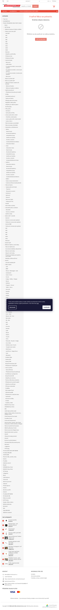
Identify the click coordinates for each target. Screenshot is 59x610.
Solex (7, 146)
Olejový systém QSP (10, 78)
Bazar (4, 475)
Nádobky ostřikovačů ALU (11, 258)
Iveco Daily (8, 343)
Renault (7, 328)
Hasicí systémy (8, 367)
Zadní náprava (6, 477)
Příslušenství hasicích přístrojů (13, 372)
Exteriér (6, 438)
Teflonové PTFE (9, 201)
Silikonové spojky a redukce (12, 88)
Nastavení (12, 307)
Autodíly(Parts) (6, 21)
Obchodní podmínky (35, 576)
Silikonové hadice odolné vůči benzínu (12, 83)
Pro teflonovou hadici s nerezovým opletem (14, 70)
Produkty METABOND (8, 494)
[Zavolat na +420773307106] (4, 1)
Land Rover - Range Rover (12, 351)
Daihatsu (8, 283)
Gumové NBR (8, 224)
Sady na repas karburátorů (12, 181)
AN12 (6, 46)
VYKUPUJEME (6, 455)
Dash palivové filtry (10, 113)
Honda (7, 293)
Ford (7, 297)
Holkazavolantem (14, 598)
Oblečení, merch (7, 463)
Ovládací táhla (8, 357)
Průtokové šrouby (9, 58)
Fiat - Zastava (9, 312)
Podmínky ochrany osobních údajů (39, 578)
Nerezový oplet (9, 199)
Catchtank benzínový (10, 96)
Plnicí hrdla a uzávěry (10, 205)
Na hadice (8, 111)
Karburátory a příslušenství (11, 127)
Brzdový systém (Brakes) (10, 440)
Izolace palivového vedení (11, 115)
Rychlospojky (8, 106)
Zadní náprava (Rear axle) (10, 411)
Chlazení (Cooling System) (11, 436)
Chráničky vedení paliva (11, 117)
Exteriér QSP (8, 243)
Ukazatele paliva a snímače (11, 207)
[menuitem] (4, 11)
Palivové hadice (9, 185)
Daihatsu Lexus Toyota (11, 345)
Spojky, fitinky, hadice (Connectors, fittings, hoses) (13, 413)
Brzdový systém (7, 490)
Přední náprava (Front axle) (11, 416)
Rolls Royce (8, 349)
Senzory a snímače (10, 212)
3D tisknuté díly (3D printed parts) (12, 442)
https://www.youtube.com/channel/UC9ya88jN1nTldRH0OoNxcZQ (16, 584)
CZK (48, 1)
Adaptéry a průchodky (10, 54)
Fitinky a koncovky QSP (10, 31)
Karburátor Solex (10, 148)
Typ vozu (5, 19)
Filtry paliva (8, 109)
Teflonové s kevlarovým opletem (13, 226)
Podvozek (5, 479)
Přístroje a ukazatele (10, 386)
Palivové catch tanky (10, 251)
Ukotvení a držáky (9, 398)
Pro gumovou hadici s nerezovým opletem (13, 67)
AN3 (6, 35)
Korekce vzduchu (10, 139)
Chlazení (5, 483)
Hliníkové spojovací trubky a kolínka (13, 29)
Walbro (7, 179)
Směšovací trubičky (10, 137)
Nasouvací (8, 76)
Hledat (35, 6)
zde (38, 303)
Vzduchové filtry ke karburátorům (13, 183)
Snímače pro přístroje (10, 384)
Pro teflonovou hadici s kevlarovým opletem (14, 73)
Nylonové (8, 195)
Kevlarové (8, 193)
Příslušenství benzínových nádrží (13, 92)
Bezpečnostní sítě (9, 376)
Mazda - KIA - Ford (10, 316)
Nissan (7, 281)
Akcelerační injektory (11, 133)
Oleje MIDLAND (6, 510)
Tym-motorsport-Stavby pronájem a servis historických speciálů (34, 598)
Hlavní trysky (9, 131)
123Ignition (7, 446)
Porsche (8, 326)
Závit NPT (7, 33)
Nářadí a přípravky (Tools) (10, 428)
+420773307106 (8, 577)
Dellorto (8, 162)
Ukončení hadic (8, 60)
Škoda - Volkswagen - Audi (12, 271)
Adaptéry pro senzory (10, 378)
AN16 (6, 48)
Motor (6, 25)
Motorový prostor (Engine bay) (12, 430)
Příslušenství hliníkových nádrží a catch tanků (13, 255)
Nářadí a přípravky (7, 504)
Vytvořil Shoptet (53, 605)
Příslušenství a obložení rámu (12, 394)
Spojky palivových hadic (11, 187)
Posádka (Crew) (8, 418)
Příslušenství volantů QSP (11, 365)
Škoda (7, 332)
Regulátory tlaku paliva (10, 102)
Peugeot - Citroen (10, 285)
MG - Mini (8, 320)
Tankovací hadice (9, 98)
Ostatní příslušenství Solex (12, 160)
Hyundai (7, 291)
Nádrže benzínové (9, 90)
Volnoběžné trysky (10, 135)
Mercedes (8, 318)
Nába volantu (8, 264)
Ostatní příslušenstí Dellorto (12, 177)
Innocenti (8, 289)
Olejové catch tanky (10, 253)
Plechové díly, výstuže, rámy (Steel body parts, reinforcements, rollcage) (13, 423)
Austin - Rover (9, 275)
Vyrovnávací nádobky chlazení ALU (13, 249)
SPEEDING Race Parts (9, 407)
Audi (7, 266)
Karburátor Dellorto (10, 164)
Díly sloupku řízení (9, 390)
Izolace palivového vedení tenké (13, 119)
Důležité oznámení (7, 512)
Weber (7, 129)
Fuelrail (7, 203)
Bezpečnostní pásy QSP (11, 363)
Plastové (8, 189)
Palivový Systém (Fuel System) (12, 426)
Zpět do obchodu (40, 39)
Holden (7, 295)
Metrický (7, 52)
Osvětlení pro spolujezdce (11, 374)
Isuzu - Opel (8, 314)
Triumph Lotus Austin (10, 347)
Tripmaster (8, 396)
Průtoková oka (8, 56)
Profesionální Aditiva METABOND (10, 450)
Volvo (7, 339)
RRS (6, 409)
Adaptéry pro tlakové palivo (11, 104)
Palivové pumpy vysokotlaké (12, 123)
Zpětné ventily (8, 214)
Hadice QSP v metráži (10, 216)
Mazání (4, 465)
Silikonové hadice (10, 86)
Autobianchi (8, 273)
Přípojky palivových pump (11, 100)
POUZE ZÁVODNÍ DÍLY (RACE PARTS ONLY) (12, 23)
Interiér (6, 260)
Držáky (7, 94)
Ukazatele (8, 210)
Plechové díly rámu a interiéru (12, 380)
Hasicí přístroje (9, 370)
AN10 (6, 44)
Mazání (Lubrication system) (11, 432)
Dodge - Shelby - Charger (11, 279)
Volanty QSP (8, 359)
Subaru (7, 334)
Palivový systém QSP (10, 80)
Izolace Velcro (9, 121)
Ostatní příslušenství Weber (12, 142)
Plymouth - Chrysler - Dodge (12, 341)
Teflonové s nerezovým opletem (13, 222)
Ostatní (7, 400)
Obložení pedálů (9, 392)
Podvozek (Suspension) (10, 420)
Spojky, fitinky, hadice (8, 502)
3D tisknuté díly (6, 496)
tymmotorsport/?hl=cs (10, 581)
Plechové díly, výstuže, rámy (9, 457)
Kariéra (4, 459)
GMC (7, 324)
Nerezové (8, 62)
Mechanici (7, 444)
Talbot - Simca (9, 287)
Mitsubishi (8, 355)
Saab (7, 330)
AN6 (6, 39)
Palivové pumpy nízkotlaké (11, 125)
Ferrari (7, 277)
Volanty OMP (8, 361)
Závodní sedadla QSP (10, 262)
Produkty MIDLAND (7, 453)
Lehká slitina (8, 64)
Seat (7, 353)
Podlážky (7, 388)
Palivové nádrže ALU (10, 247)
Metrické (7, 240)
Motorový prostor (7, 481)
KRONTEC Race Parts (9, 405)
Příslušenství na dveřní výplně (12, 382)
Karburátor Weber (10, 144)
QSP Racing (7, 27)
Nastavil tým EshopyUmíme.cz (50, 607)
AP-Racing (7, 448)
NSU (7, 322)
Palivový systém (7, 498)
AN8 (6, 42)
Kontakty (28, 1)
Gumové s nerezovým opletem (12, 220)
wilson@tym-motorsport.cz (11, 574)
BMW (7, 269)
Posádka (5, 461)
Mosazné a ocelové (10, 191)
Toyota (7, 337)
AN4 (6, 37)
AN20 (6, 50)
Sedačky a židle (9, 403)
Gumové (8, 197)
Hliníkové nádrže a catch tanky (12, 245)
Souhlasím (47, 307)
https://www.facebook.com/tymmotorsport (15, 579)
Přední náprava (6, 485)
